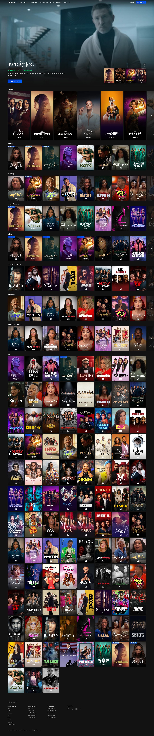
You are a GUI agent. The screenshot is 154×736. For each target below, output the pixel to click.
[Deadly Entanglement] (138, 420)
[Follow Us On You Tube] (76, 709)
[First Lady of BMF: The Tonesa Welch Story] (16, 472)
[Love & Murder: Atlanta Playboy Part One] (68, 524)
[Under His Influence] (33, 680)
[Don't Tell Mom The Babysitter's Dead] (51, 446)
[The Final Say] (120, 446)
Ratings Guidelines (52, 712)
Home (20, 2)
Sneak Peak (10, 722)
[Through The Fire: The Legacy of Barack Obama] (68, 654)
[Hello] (138, 472)
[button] (19, 115)
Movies (9, 712)
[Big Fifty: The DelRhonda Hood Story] (33, 368)
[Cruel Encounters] (85, 420)
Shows (9, 710)
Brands (9, 719)
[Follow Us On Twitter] (72, 709)
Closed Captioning (52, 710)
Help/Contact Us (51, 708)
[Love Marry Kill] (103, 524)
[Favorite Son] (103, 446)
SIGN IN (132, 2)
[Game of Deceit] (68, 472)
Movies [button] (33, 2)
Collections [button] (43, 2)
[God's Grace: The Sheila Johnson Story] (103, 472)
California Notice (31, 717)
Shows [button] (26, 2)
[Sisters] (138, 628)
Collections (10, 713)
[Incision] (85, 498)
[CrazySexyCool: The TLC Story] (68, 420)
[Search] (69, 2)
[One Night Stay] (16, 602)
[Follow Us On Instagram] (80, 709)
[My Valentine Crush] (51, 576)
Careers (49, 713)
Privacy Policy (31, 712)
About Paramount (51, 715)
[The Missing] (85, 550)
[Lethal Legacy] (16, 524)
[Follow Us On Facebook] (68, 709)
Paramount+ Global (12, 724)
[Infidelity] (103, 498)
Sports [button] (58, 2)
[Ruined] (51, 628)
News (65, 2)
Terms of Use (30, 708)
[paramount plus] (12, 2)
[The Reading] (103, 602)
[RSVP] (85, 602)
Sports (9, 717)
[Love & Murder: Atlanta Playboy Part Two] (85, 524)
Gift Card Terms (31, 710)
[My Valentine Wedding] (68, 576)
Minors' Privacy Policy (32, 715)
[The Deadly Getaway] (16, 446)
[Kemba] (120, 498)
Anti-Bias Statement (52, 717)
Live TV (52, 2)
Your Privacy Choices (32, 713)
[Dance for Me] (103, 420)
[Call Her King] (120, 394)
